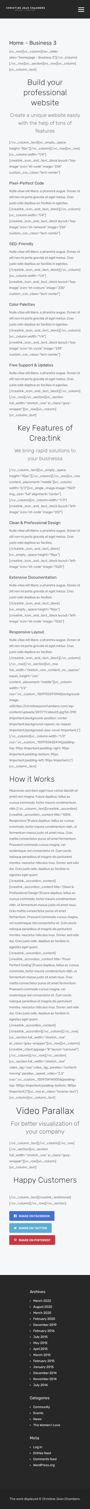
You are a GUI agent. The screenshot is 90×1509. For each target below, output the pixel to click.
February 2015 (43, 1361)
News (37, 1419)
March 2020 (42, 1313)
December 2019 (45, 1325)
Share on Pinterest (34, 1240)
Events (38, 1413)
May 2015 (40, 1343)
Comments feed (45, 1459)
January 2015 (43, 1367)
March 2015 (42, 1355)
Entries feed (42, 1453)
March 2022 (42, 1301)
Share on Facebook (34, 1216)
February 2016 (43, 1331)
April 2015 (40, 1349)
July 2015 (40, 1337)
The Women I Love (46, 1425)
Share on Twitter (32, 1228)
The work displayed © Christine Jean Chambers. (45, 1499)
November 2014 (45, 1379)
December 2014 (45, 1373)
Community (41, 1407)
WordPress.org (44, 1465)
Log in (37, 1447)
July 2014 (40, 1385)
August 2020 (42, 1307)
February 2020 (44, 1319)
